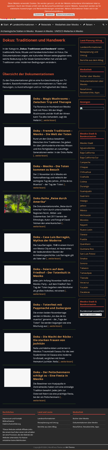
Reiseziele (46, 24)
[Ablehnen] (104, 9)
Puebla (83, 239)
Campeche (85, 162)
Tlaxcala (84, 277)
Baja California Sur (89, 157)
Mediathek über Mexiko (67, 24)
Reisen (89, 24)
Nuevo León (86, 229)
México (83, 210)
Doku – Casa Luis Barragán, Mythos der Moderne (51, 238)
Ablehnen (50, 15)
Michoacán (85, 215)
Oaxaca (83, 234)
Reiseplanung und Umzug (89, 53)
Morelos (84, 220)
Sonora (83, 263)
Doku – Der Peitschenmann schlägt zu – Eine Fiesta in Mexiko (51, 375)
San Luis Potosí (87, 253)
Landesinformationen (23, 24)
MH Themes (70, 447)
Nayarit (83, 224)
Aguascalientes (87, 148)
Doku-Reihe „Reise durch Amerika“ (50, 199)
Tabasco (84, 268)
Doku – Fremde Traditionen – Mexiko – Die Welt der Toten (52, 132)
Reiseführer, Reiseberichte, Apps (90, 91)
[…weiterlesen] (48, 120)
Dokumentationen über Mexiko (92, 83)
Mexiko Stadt (86, 143)
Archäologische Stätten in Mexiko (17, 31)
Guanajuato (86, 191)
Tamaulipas (86, 273)
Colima (83, 181)
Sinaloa (83, 258)
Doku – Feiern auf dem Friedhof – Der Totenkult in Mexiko (51, 272)
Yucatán (84, 287)
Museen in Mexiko (44, 31)
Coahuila (84, 176)
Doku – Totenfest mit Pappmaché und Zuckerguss (52, 306)
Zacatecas (85, 292)
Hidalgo (84, 200)
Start (6, 24)
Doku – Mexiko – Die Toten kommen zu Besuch (51, 167)
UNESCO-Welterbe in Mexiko (69, 31)
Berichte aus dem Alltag (91, 60)
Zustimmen (39, 15)
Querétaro (85, 244)
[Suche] (105, 24)
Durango (84, 186)
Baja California (87, 152)
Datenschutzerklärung (12, 424)
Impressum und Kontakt (12, 418)
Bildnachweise (8, 421)
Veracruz (84, 282)
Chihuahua (85, 172)
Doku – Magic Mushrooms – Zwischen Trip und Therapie (52, 100)
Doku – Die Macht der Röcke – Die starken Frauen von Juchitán (53, 340)
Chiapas (84, 167)
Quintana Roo (87, 248)
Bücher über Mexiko (90, 76)
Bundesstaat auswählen (92, 311)
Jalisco (83, 205)
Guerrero (84, 196)
